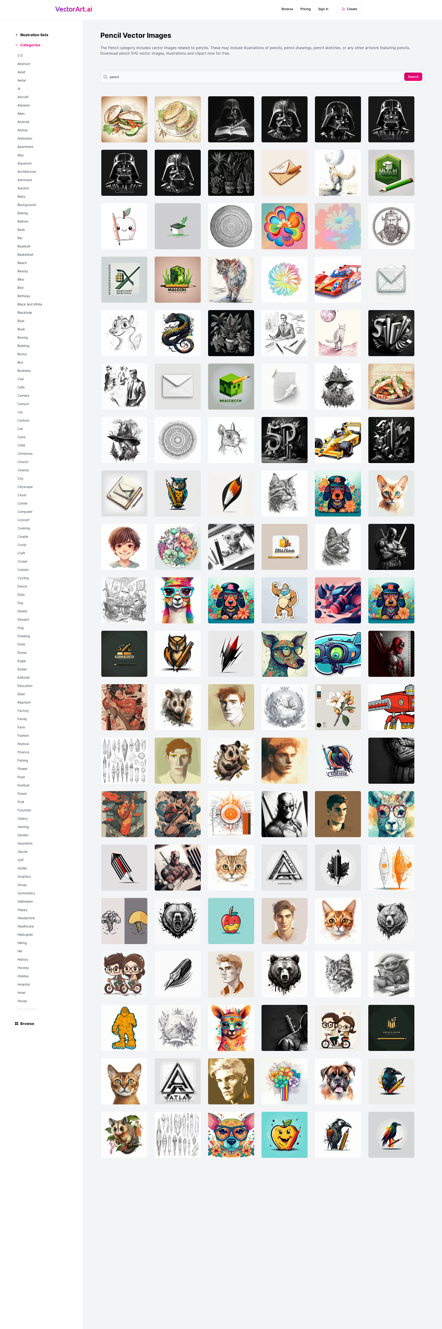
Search (413, 77)
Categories (30, 45)
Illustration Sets (34, 34)
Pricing (305, 9)
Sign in (323, 9)
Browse (287, 9)
